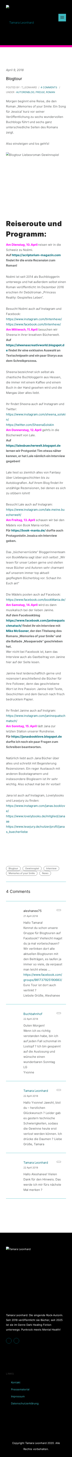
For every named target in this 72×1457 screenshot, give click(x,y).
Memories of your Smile (22, 873)
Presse (40, 92)
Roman (50, 92)
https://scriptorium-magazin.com (36, 255)
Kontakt (15, 1382)
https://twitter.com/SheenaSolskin (30, 425)
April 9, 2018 (15, 70)
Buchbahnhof (32, 1014)
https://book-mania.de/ (28, 530)
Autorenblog (25, 92)
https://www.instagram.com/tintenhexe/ (34, 319)
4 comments (49, 87)
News (45, 873)
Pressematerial (20, 1389)
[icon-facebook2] (10, 1341)
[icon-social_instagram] (17, 1341)
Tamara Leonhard (35, 1091)
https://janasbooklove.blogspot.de (36, 736)
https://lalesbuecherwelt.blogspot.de (33, 445)
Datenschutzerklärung (25, 1403)
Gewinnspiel (32, 868)
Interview (51, 868)
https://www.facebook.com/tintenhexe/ (33, 324)
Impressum (18, 1396)
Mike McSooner (17, 631)
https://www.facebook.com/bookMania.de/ (35, 600)
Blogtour (14, 78)
